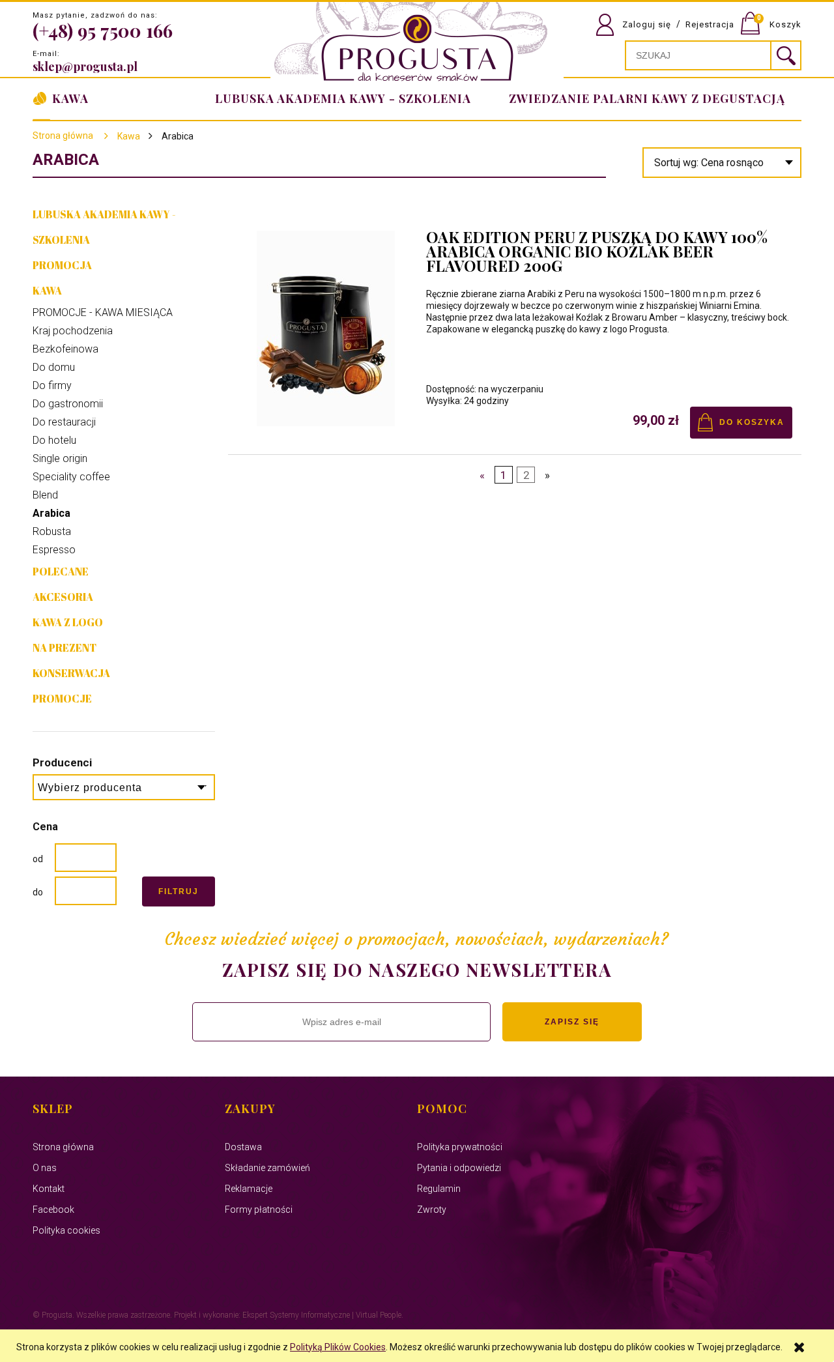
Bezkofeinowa (65, 349)
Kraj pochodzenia (73, 331)
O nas (45, 1168)
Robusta (52, 531)
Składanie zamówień (267, 1168)
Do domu (54, 367)
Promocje (62, 698)
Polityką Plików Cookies (338, 1347)
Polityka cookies (66, 1230)
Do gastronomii (68, 404)
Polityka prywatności (459, 1147)
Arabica (51, 513)
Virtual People (378, 1315)
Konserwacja (71, 673)
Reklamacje (248, 1188)
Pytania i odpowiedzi (459, 1168)
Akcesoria (63, 597)
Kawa (47, 290)
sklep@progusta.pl (85, 66)
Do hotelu (54, 440)
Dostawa (243, 1147)
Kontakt (49, 1188)
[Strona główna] (417, 43)
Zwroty (431, 1209)
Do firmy (52, 385)
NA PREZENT (64, 648)
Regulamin (439, 1188)
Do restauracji (64, 422)
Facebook (53, 1209)
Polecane (61, 571)
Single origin (60, 458)
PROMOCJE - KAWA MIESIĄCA (103, 312)
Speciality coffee (71, 477)
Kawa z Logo (68, 622)
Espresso (54, 549)
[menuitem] (644, 98)
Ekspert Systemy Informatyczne (296, 1315)
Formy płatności (259, 1209)
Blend (45, 495)
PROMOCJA (62, 265)
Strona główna (63, 135)
